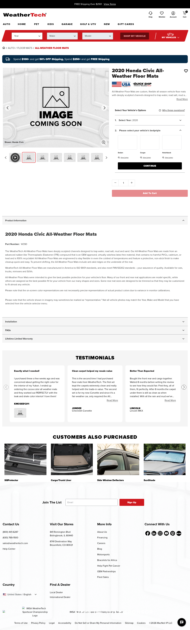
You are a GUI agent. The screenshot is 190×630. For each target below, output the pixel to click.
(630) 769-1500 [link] (10, 537)
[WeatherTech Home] (24, 14)
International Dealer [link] (60, 597)
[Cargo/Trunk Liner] (72, 459)
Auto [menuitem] (6, 24)
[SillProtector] (25, 459)
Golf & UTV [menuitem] (88, 24)
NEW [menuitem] (107, 24)
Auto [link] (11, 48)
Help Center (9, 549)
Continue (150, 166)
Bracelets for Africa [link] (107, 560)
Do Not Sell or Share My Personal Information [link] (98, 623)
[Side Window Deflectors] (118, 459)
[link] (3, 47)
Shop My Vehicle (134, 36)
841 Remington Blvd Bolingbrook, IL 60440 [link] (61, 533)
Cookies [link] (141, 623)
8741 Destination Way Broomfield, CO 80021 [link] (61, 543)
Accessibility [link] (64, 623)
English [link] (27, 594)
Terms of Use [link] (21, 623)
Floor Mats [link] (24, 48)
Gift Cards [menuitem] (126, 24)
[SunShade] (165, 459)
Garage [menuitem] (67, 24)
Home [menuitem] (22, 24)
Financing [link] (102, 537)
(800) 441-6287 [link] (10, 532)
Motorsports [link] (103, 554)
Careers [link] (101, 543)
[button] (162, 14)
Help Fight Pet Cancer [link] (108, 565)
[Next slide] (106, 157)
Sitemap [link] (129, 623)
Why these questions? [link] (173, 110)
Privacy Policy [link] (38, 623)
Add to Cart (150, 193)
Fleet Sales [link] (103, 577)
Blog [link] (99, 549)
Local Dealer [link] (56, 592)
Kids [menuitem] (51, 24)
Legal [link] (52, 623)
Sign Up (131, 502)
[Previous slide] (5, 157)
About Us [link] (102, 532)
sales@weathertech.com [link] (15, 543)
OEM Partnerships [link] (106, 571)
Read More (182, 99)
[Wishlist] (186, 71)
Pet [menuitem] (36, 24)
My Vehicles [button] (169, 37)
